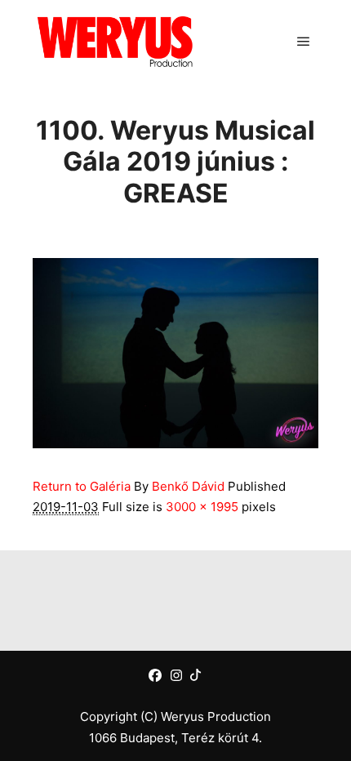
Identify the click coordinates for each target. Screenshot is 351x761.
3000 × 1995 (202, 506)
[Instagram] (176, 675)
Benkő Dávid (188, 486)
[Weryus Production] (114, 41)
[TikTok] (195, 675)
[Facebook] (155, 675)
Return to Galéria (82, 486)
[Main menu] (303, 41)
